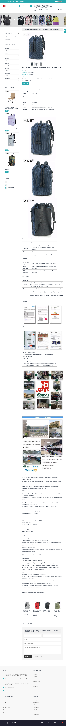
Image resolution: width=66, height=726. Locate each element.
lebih (7, 110)
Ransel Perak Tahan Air (9, 148)
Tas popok (7, 65)
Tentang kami (8, 696)
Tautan (35, 696)
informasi (37, 670)
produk (35, 683)
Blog (55, 10)
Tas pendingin (7, 39)
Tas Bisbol (36, 704)
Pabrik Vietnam (40, 10)
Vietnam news (37, 679)
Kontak (6, 670)
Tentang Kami (46, 10)
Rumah (35, 10)
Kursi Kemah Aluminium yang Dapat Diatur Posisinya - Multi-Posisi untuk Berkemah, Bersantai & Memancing (11, 107)
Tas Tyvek (7, 58)
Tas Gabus (7, 63)
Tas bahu (6, 75)
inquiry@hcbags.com (9, 1)
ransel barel (30, 623)
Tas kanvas (7, 60)
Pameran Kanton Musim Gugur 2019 (29, 19)
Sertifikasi (7, 712)
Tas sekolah (7, 68)
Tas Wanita (7, 80)
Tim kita (6, 699)
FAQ (5, 702)
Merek (23, 70)
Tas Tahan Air (7, 42)
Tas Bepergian (8, 78)
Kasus (6, 704)
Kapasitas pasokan (26, 76)
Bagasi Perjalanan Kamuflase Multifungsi (11, 169)
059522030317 (11, 187)
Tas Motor (7, 48)
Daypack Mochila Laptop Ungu (11, 128)
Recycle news (37, 681)
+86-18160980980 (20, 1)
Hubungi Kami (60, 10)
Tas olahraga (7, 55)
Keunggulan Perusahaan (10, 709)
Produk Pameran (16, 19)
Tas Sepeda (7, 50)
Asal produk (25, 72)
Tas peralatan (7, 73)
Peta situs (36, 686)
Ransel (6, 53)
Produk (51, 10)
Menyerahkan (27, 656)
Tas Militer (7, 70)
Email (25, 83)
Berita (35, 676)
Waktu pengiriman (26, 74)
